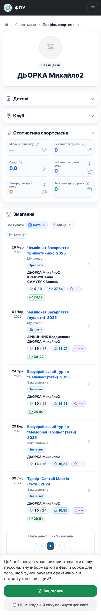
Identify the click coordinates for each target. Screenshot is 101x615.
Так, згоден (53, 591)
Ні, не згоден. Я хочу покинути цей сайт (53, 605)
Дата (37, 225)
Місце (62, 225)
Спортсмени (25, 24)
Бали (17, 235)
